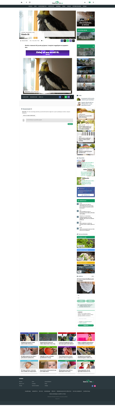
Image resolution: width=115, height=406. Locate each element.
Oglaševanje (28, 391)
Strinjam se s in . (85, 322)
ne (78, 297)
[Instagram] (29, 2)
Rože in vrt (51, 6)
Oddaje (84, 6)
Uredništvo (35, 391)
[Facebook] (26, 2)
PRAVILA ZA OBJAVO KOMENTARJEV (29, 115)
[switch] (89, 2)
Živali (63, 6)
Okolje (69, 6)
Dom (35, 6)
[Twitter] (65, 41)
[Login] (84, 2)
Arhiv (93, 276)
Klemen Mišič (25, 40)
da (78, 295)
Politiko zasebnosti (82, 322)
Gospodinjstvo (42, 6)
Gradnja (58, 6)
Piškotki (53, 391)
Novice (30, 6)
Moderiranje (47, 391)
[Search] (93, 2)
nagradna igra (33, 97)
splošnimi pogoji (87, 321)
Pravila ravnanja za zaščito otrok (57, 393)
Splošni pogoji (86, 391)
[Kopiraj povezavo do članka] (73, 41)
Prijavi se (86, 325)
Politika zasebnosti (77, 391)
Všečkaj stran (87, 195)
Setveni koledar (77, 6)
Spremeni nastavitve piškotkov (64, 391)
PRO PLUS (41, 391)
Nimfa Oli (41, 97)
